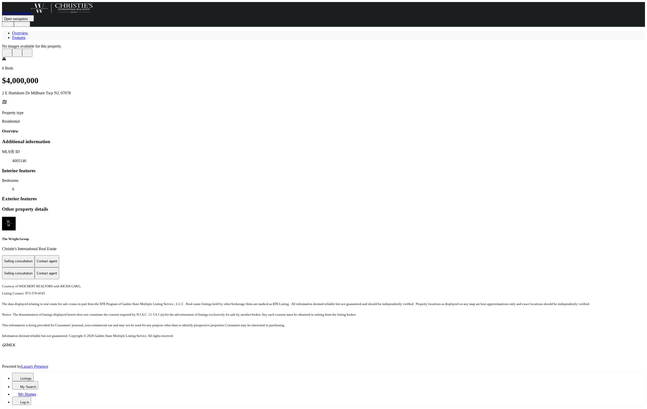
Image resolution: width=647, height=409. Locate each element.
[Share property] (27, 53)
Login (8, 24)
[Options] (7, 53)
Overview (20, 33)
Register (22, 24)
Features (19, 37)
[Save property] (17, 53)
